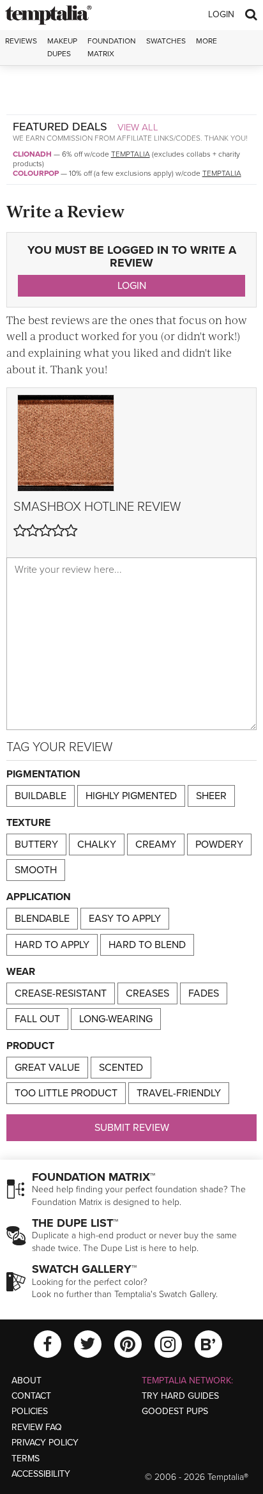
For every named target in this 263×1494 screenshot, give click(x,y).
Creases (147, 993)
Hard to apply (52, 944)
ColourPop (36, 173)
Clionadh (32, 154)
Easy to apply (125, 918)
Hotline (109, 507)
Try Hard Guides (180, 1395)
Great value (47, 1067)
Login (221, 14)
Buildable (40, 796)
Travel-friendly (179, 1093)
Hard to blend (147, 944)
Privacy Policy (45, 1442)
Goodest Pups (175, 1411)
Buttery (36, 844)
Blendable (42, 918)
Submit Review (131, 1127)
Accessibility (40, 1473)
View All (137, 127)
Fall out (37, 1019)
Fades (203, 993)
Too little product (66, 1093)
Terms (25, 1458)
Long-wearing (116, 1019)
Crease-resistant (61, 993)
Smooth (36, 870)
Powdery (219, 844)
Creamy (155, 844)
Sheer (211, 796)
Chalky (96, 844)
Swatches (166, 40)
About (26, 1380)
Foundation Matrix (111, 47)
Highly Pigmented (131, 796)
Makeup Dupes (62, 47)
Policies (29, 1411)
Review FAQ (36, 1427)
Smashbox (47, 507)
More (206, 40)
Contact (31, 1395)
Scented (121, 1067)
